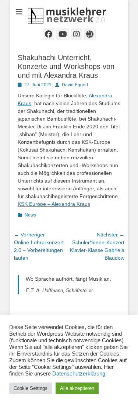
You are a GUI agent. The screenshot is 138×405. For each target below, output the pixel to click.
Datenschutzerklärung (78, 374)
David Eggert (75, 84)
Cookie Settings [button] (30, 388)
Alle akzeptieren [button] (77, 388)
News (30, 215)
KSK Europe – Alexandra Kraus (54, 204)
